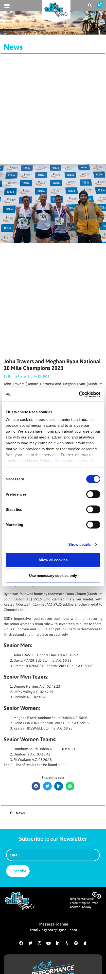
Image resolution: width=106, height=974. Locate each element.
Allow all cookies (53, 560)
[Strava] (67, 943)
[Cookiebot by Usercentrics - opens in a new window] (78, 394)
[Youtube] (49, 943)
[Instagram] (39, 943)
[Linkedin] (58, 943)
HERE (62, 765)
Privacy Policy (53, 461)
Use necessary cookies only (53, 575)
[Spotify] (76, 943)
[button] (6, 5)
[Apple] (85, 943)
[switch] (93, 494)
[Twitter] (30, 943)
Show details (79, 544)
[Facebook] (21, 943)
